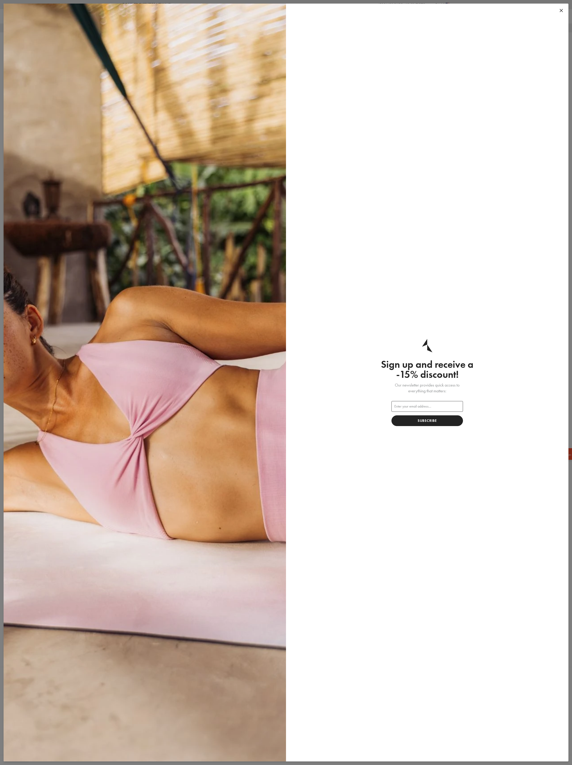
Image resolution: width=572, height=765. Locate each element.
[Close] (561, 10)
